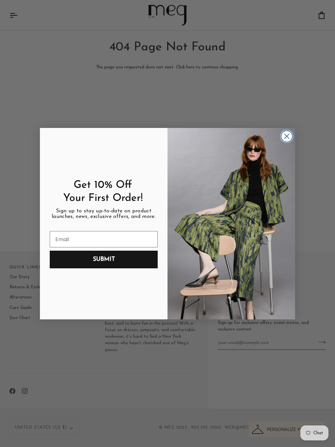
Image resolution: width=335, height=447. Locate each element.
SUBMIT (104, 259)
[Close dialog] (286, 136)
